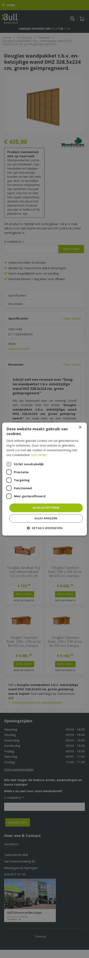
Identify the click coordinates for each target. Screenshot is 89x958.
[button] (44, 528)
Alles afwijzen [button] (46, 518)
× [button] (80, 427)
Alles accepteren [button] (46, 507)
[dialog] (44, 479)
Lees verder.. (39, 455)
